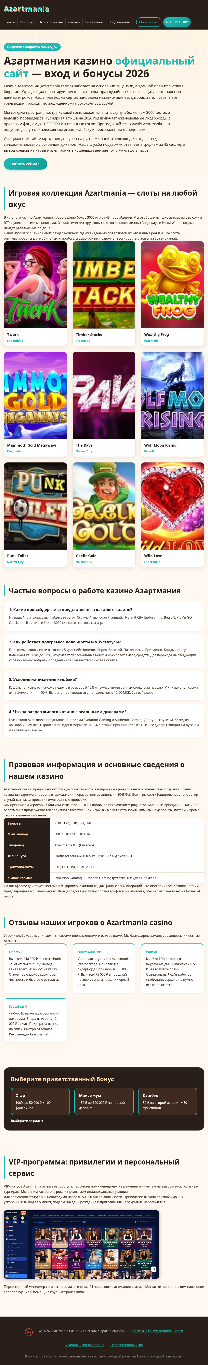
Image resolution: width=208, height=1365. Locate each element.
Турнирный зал (51, 22)
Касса (10, 22)
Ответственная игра (126, 1345)
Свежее (74, 22)
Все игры (27, 22)
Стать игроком (177, 22)
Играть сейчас (25, 163)
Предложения (119, 22)
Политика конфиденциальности (157, 1331)
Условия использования (84, 1345)
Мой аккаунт (149, 22)
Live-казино (94, 22)
